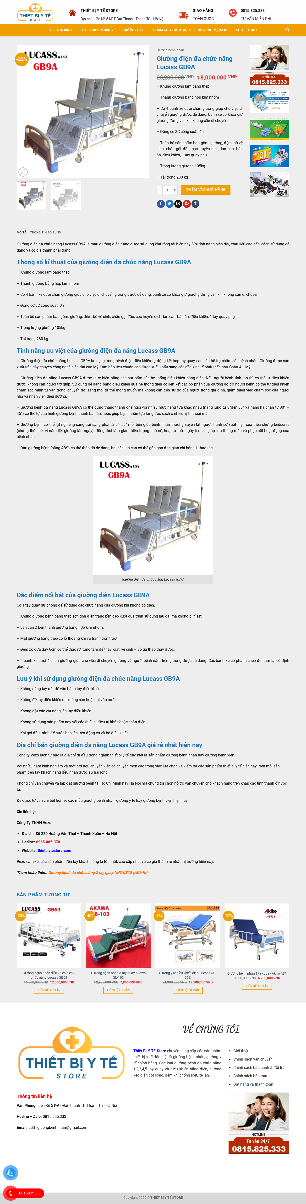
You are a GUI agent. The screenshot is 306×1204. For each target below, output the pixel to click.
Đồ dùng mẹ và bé (213, 30)
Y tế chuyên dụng (97, 30)
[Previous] (25, 111)
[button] (287, 30)
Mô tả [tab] (22, 232)
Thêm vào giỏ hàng (206, 190)
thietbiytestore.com (54, 850)
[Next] (141, 111)
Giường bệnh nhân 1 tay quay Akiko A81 (257, 974)
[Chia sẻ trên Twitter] (170, 204)
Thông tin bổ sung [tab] (45, 232)
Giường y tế (133, 30)
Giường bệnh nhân (170, 50)
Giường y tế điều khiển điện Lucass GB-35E (187, 975)
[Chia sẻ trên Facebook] (161, 204)
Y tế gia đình (60, 30)
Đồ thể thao (246, 30)
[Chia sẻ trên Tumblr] (195, 204)
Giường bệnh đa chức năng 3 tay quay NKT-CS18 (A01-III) (97, 872)
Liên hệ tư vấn (49, 990)
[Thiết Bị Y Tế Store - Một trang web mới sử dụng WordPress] (35, 12)
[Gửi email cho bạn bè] (178, 204)
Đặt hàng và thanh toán (253, 1084)
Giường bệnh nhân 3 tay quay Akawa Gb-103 (118, 975)
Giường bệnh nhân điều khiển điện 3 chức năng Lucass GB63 (49, 975)
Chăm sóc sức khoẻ (170, 30)
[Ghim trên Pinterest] (187, 204)
